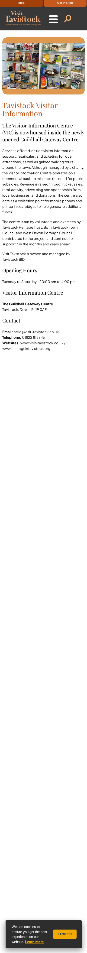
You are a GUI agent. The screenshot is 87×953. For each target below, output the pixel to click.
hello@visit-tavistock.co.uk (36, 331)
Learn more (34, 942)
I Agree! (65, 934)
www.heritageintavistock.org (26, 348)
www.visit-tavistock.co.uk (42, 343)
